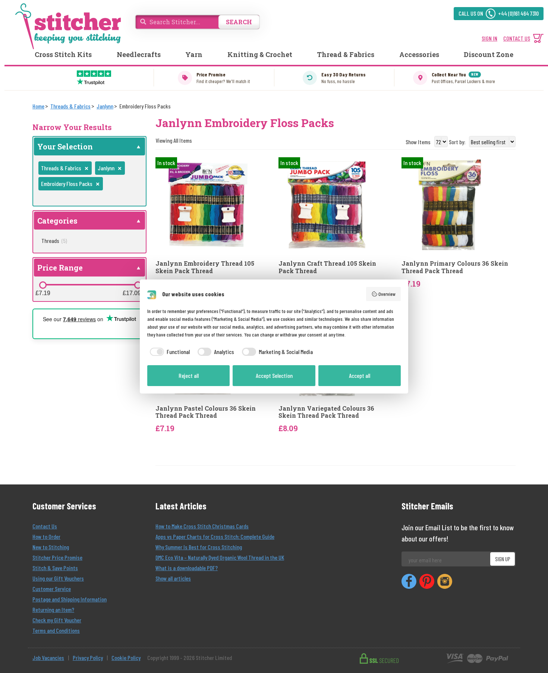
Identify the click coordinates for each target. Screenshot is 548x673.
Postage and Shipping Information (69, 599)
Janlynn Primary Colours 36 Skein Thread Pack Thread (454, 267)
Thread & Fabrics (345, 54)
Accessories (419, 54)
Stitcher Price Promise (57, 557)
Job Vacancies (48, 657)
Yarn (193, 54)
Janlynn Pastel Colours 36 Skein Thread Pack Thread (205, 412)
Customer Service (51, 588)
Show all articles (173, 578)
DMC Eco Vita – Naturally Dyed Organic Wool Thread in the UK (219, 557)
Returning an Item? (53, 609)
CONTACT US (516, 38)
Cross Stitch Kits (63, 54)
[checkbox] (168, 351)
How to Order (46, 536)
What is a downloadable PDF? (186, 567)
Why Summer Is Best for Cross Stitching (198, 546)
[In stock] (203, 204)
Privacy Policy (88, 657)
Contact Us (44, 526)
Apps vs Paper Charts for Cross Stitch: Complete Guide (214, 536)
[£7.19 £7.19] (43, 285)
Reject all (189, 375)
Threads (54, 240)
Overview (387, 294)
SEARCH (239, 22)
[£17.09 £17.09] (138, 285)
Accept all (359, 375)
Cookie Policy (126, 657)
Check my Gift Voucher (56, 619)
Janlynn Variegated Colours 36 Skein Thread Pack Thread (326, 412)
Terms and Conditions (56, 630)
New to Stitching (50, 546)
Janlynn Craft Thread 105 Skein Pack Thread (327, 267)
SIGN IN (489, 38)
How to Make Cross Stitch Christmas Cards (202, 526)
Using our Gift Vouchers (58, 578)
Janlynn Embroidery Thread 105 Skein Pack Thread (204, 267)
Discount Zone (488, 54)
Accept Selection (274, 375)
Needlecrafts (139, 54)
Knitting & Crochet (259, 54)
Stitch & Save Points (55, 567)
